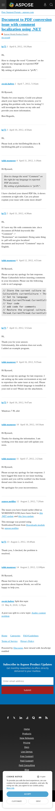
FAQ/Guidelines (30, 635)
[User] (45, 4)
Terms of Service (10, 641)
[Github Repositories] (41, 718)
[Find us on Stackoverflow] (28, 718)
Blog (27, 769)
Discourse (18, 648)
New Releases (27, 738)
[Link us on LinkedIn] (21, 718)
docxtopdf (6, 37)
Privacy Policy (27, 641)
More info (10, 788)
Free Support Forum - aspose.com (18, 12)
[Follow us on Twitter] (15, 718)
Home (4, 635)
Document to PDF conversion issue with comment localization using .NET (27, 24)
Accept (27, 794)
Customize (17, 801)
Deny (38, 801)
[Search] (51, 4)
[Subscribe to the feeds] (47, 718)
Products (26, 733)
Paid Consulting (27, 765)
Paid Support (26, 760)
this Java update (26, 516)
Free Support (26, 756)
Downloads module (35, 525)
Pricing (26, 742)
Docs (26, 747)
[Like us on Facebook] (9, 718)
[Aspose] (21, 4)
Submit (27, 690)
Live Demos (27, 751)
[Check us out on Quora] (34, 718)
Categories (15, 635)
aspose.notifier (11, 528)
